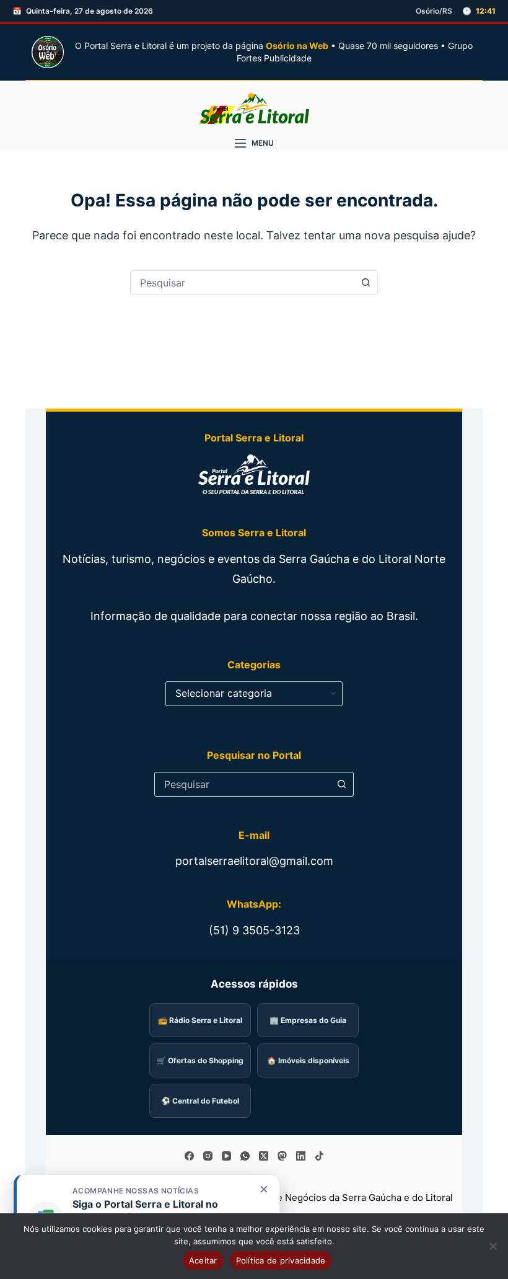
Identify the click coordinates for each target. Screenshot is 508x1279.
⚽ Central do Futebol (200, 1100)
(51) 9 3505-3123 (254, 930)
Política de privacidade (281, 1260)
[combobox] (242, 282)
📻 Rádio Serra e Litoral (200, 1020)
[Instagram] (207, 1156)
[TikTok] (319, 1156)
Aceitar (203, 1260)
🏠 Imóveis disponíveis (308, 1060)
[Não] (492, 1246)
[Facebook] (189, 1156)
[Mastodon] (282, 1156)
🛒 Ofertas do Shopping (200, 1060)
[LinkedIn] (300, 1156)
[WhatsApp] (245, 1156)
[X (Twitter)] (263, 1156)
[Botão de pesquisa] (365, 282)
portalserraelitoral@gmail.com (254, 860)
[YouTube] (226, 1156)
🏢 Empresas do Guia (307, 1020)
